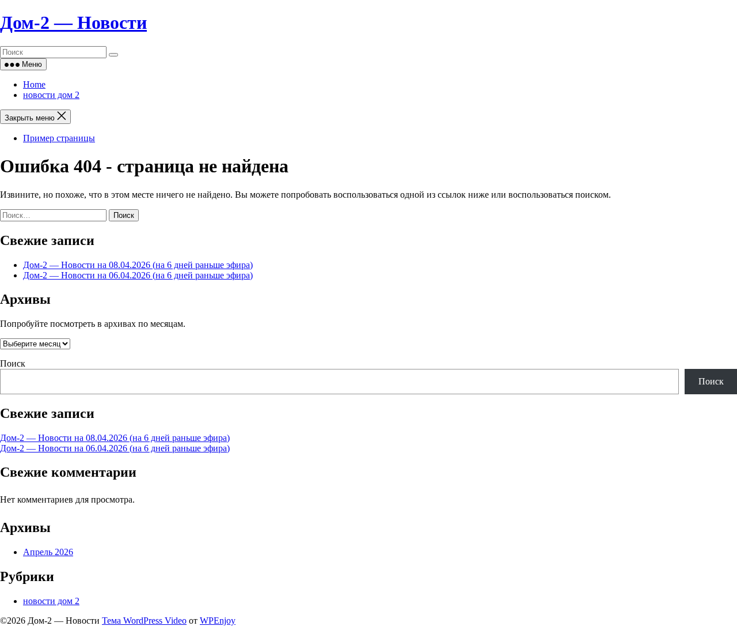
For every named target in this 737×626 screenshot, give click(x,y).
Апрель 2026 (48, 552)
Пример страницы (59, 138)
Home (34, 84)
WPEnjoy (217, 620)
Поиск (12, 363)
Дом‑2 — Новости (73, 22)
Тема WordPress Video (144, 620)
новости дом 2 (51, 95)
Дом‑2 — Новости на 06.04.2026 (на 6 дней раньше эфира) (138, 275)
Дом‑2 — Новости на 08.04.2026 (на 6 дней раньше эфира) (138, 265)
